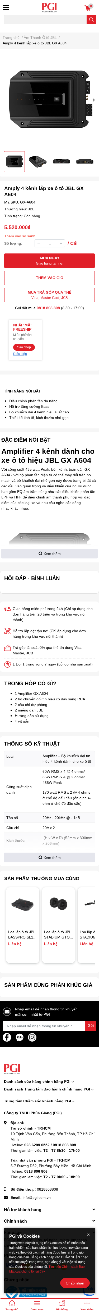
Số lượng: (13, 243)
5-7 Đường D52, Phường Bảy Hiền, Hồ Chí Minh (51, 1165)
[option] (49, 100)
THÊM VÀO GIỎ (49, 277)
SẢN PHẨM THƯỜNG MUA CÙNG (41, 878)
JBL (31, 209)
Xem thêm (52, 553)
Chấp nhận (75, 1283)
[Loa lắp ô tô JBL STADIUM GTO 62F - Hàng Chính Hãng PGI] (58, 903)
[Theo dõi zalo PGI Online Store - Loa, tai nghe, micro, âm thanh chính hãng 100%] (19, 1036)
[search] (91, 19)
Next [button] (93, 100)
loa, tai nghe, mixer (17, 27)
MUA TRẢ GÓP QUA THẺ (49, 295)
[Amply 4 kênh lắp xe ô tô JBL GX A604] (49, 100)
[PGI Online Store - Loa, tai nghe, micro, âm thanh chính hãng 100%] (49, 7)
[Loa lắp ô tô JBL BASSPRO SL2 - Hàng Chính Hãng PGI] (22, 903)
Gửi (91, 1025)
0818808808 (47, 1189)
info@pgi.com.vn (37, 1197)
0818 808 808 (48, 308)
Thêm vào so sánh (19, 236)
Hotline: (43, 1145)
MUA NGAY (49, 260)
